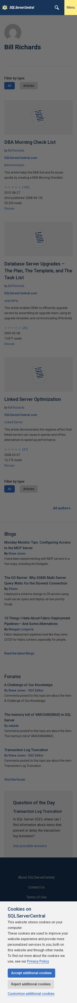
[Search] (56, 7)
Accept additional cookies (31, 973)
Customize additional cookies (31, 994)
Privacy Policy (38, 961)
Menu (71, 7)
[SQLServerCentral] (3, 7)
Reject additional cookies (31, 984)
